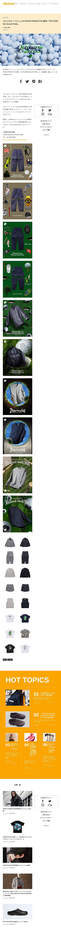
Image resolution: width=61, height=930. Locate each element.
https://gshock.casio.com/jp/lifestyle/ (15, 140)
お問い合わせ (46, 124)
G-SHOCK (10, 659)
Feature (23, 3)
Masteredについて (46, 121)
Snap (38, 3)
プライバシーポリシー (46, 127)
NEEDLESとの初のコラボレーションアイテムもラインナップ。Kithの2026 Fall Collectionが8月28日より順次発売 (17, 893)
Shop (44, 3)
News (16, 3)
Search (55, 3)
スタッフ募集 (46, 130)
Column (31, 3)
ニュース (5, 17)
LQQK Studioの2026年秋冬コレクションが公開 (16, 865)
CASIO (4, 659)
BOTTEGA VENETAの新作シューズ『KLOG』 (16, 921)
